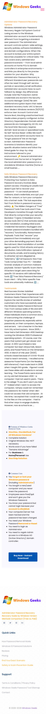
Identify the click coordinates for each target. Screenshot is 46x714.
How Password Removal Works (16, 641)
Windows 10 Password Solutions (17, 646)
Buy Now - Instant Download (23, 557)
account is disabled (19, 509)
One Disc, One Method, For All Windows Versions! (22, 433)
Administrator (26, 482)
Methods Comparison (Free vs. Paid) (19, 618)
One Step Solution (18, 458)
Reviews (5, 651)
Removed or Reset (27, 523)
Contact (6, 692)
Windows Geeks (29, 708)
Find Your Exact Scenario (13, 660)
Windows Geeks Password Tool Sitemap (21, 687)
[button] (42, 9)
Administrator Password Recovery (18, 613)
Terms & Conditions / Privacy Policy (18, 683)
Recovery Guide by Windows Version (19, 615)
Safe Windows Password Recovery (20, 174)
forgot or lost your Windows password (20, 478)
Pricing (5, 655)
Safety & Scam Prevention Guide (17, 665)
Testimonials (10, 288)
